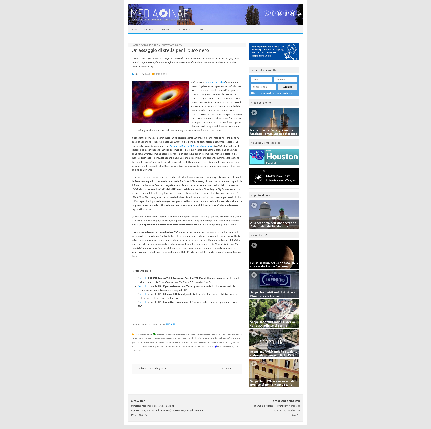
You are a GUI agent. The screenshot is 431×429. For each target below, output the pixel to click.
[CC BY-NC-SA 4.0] (170, 324)
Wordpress (294, 405)
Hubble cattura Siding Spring (150, 368)
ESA (213, 334)
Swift (157, 338)
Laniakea (220, 334)
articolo (143, 277)
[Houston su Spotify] (274, 166)
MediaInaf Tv (185, 29)
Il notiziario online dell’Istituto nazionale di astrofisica (159, 19)
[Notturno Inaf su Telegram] (274, 185)
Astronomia (140, 334)
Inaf (201, 29)
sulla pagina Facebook (205, 342)
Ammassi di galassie (166, 334)
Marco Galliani (142, 73)
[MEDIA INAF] (160, 17)
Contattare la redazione (287, 410)
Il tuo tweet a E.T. (229, 368)
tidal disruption (169, 338)
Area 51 (296, 415)
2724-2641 (143, 415)
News (149, 334)
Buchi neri (180, 334)
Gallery (166, 29)
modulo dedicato (205, 346)
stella (151, 338)
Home (134, 29)
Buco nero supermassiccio (198, 334)
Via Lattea (182, 338)
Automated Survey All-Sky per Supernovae (192, 145)
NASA (144, 338)
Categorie (149, 29)
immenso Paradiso (215, 82)
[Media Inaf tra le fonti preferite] (274, 60)
